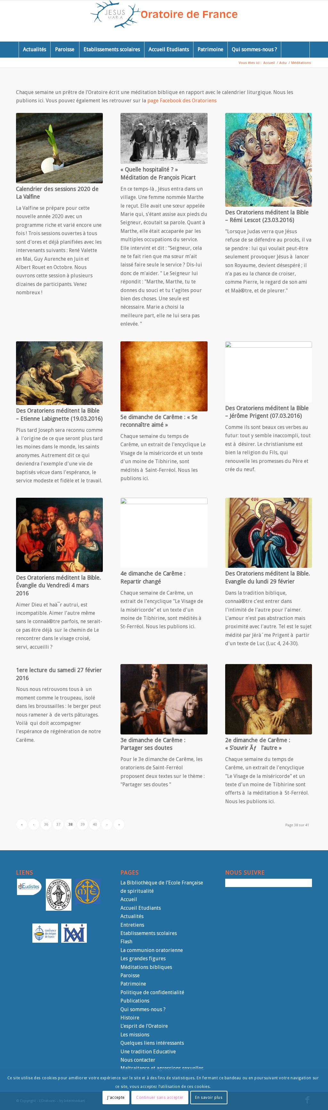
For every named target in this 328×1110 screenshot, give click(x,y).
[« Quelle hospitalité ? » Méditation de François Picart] (163, 138)
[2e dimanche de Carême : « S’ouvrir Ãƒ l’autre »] (268, 699)
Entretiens (132, 925)
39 (83, 824)
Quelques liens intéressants (152, 1043)
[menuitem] (34, 50)
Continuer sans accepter (160, 1097)
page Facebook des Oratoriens (182, 101)
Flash (126, 942)
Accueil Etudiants (140, 908)
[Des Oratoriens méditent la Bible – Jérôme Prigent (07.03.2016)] (268, 371)
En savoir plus (208, 1097)
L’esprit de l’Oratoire (144, 1026)
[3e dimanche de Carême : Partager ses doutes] (163, 699)
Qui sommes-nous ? (143, 1009)
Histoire (129, 1018)
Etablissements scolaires (148, 933)
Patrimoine (133, 984)
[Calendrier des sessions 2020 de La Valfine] (59, 148)
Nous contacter (137, 1060)
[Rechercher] (295, 50)
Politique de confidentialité (152, 992)
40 (95, 824)
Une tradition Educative (148, 1052)
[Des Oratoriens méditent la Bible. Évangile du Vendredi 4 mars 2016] (59, 535)
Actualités (132, 916)
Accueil (128, 899)
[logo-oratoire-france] (164, 20)
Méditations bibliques (146, 967)
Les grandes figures (143, 958)
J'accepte (115, 1097)
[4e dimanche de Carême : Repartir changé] (163, 533)
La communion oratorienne (151, 950)
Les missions (134, 1035)
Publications (134, 1001)
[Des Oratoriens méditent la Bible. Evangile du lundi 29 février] (268, 533)
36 (46, 824)
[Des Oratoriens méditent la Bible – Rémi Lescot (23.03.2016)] (268, 159)
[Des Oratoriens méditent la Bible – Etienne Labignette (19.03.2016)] (59, 373)
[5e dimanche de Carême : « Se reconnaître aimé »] (163, 376)
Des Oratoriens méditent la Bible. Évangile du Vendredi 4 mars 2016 (58, 586)
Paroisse (130, 975)
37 (58, 824)
